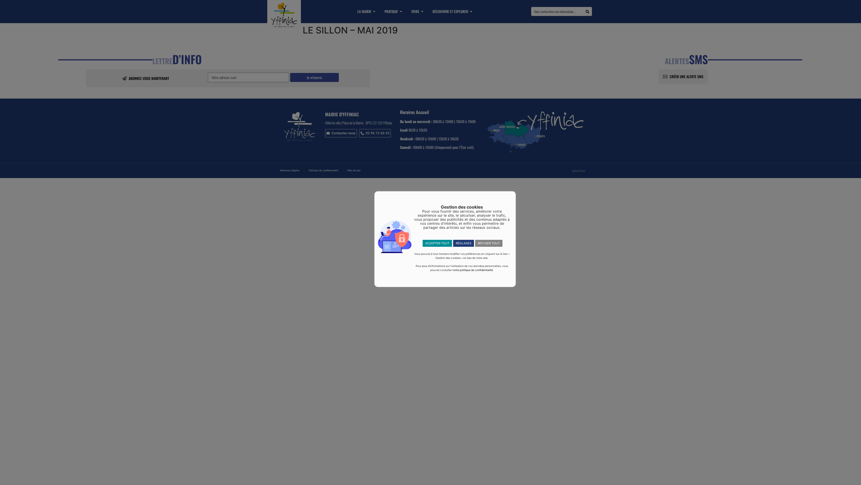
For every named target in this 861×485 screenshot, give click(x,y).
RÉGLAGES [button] (463, 243)
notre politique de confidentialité (472, 270)
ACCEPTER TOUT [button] (437, 243)
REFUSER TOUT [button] (489, 243)
